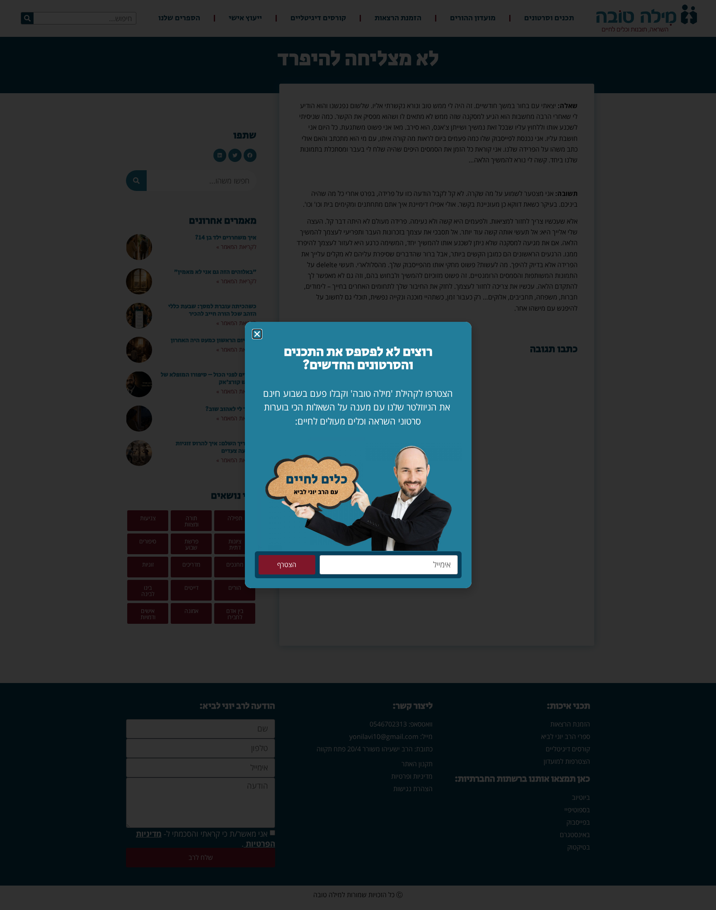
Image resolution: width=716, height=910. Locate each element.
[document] (358, 455)
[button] (257, 334)
